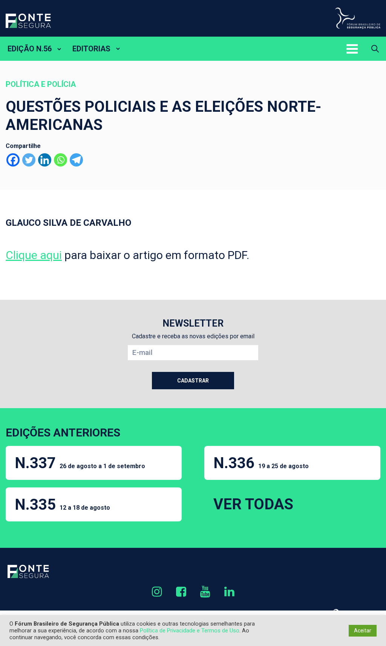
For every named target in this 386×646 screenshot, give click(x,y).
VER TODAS (253, 504)
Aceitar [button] (362, 630)
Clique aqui (34, 255)
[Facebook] (13, 160)
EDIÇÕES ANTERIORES (63, 432)
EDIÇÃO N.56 (30, 48)
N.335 (62, 504)
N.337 (80, 463)
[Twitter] (28, 160)
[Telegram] (76, 160)
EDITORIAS (91, 48)
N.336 (261, 463)
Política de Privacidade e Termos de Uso (189, 630)
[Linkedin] (44, 160)
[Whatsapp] (60, 160)
